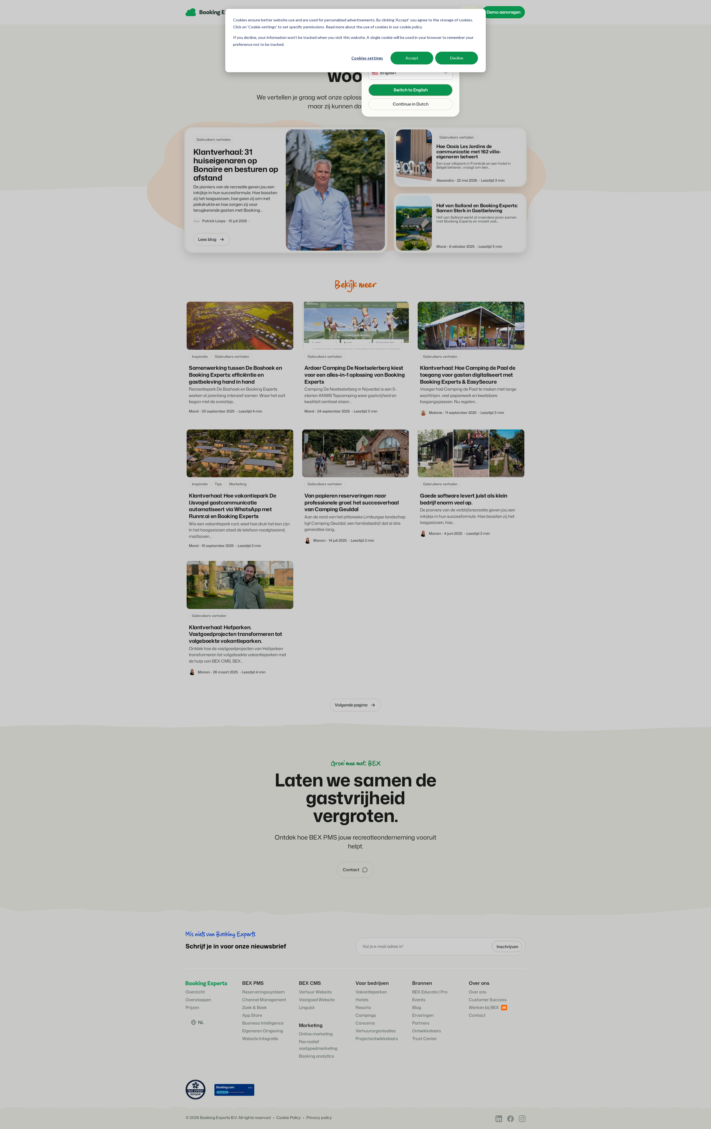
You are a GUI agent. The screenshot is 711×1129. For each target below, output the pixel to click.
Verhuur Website (315, 992)
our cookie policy (407, 26)
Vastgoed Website (317, 1000)
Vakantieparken (371, 992)
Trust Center (424, 1038)
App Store (252, 1015)
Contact (477, 1015)
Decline (456, 58)
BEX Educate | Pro (429, 992)
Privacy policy (319, 1117)
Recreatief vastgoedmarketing (318, 1045)
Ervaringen (423, 1015)
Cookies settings (367, 58)
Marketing (238, 483)
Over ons (477, 992)
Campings (366, 1015)
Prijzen (192, 1007)
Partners (420, 1023)
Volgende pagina (351, 705)
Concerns (365, 1023)
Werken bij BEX (484, 1007)
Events (418, 1000)
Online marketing (316, 1034)
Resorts (363, 1007)
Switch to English (411, 90)
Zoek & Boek (254, 1007)
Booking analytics (316, 1056)
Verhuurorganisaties (376, 1031)
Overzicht (195, 992)
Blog (416, 1007)
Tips (218, 483)
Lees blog (207, 239)
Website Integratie (260, 1038)
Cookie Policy (288, 1117)
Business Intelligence (263, 1023)
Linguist (307, 1007)
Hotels (362, 1000)
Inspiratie (200, 356)
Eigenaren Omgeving (262, 1031)
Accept (411, 58)
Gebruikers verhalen (213, 139)
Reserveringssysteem (263, 992)
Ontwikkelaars (426, 1031)
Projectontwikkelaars (377, 1038)
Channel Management (264, 1000)
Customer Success (488, 1000)
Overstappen (198, 1000)
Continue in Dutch (411, 104)
